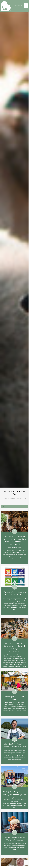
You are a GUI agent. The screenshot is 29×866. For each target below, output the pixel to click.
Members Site (18, 5)
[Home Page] (6, 6)
